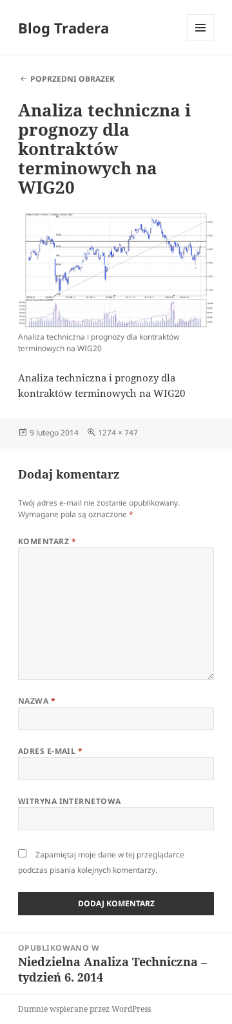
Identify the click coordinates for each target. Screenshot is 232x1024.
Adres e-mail (50, 750)
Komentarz (47, 541)
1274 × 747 (118, 432)
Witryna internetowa (69, 801)
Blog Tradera (63, 27)
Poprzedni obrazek (72, 78)
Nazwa (36, 700)
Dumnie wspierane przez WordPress (84, 1008)
